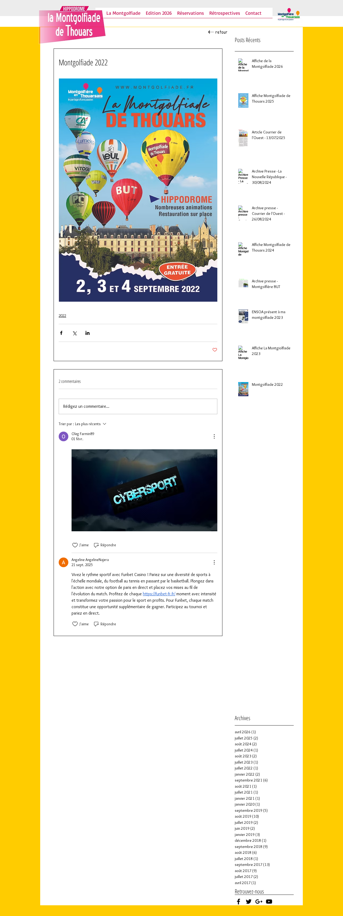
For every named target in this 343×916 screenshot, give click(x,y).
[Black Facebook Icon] (238, 901)
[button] (190, 14)
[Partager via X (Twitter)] (74, 332)
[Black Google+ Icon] (259, 901)
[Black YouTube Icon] (269, 901)
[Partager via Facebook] (61, 332)
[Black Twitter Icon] (248, 901)
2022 (62, 315)
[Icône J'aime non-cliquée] (75, 545)
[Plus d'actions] (214, 436)
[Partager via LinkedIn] (87, 332)
